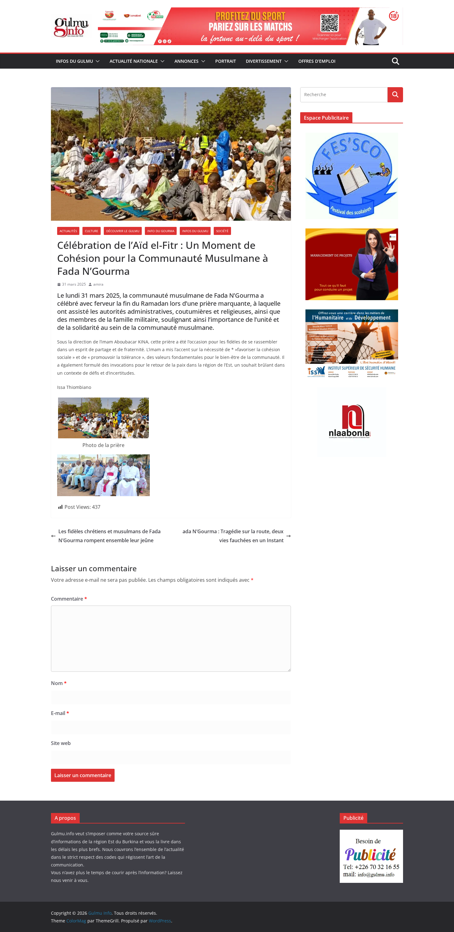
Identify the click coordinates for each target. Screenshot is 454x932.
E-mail (60, 713)
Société (222, 231)
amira (98, 284)
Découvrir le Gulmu (122, 231)
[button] (96, 61)
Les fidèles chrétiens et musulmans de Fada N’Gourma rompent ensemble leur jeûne (109, 536)
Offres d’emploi (316, 61)
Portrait (225, 61)
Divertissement (264, 61)
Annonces (186, 61)
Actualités (68, 231)
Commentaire (69, 598)
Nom (59, 683)
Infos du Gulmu (74, 61)
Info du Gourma (160, 231)
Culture (91, 231)
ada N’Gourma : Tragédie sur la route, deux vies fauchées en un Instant (233, 536)
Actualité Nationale (134, 61)
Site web (61, 743)
